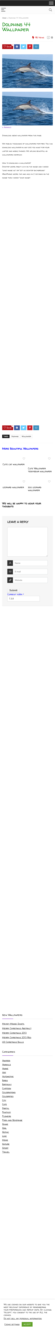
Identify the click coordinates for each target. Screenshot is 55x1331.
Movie (5, 1140)
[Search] (50, 10)
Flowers (6, 1116)
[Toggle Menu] (51, 3)
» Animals (6, 127)
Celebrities (7, 1096)
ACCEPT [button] (27, 1324)
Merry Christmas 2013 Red (16, 1037)
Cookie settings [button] (12, 1324)
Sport (5, 1148)
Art (4, 1072)
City (4, 1100)
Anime (5, 1068)
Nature (6, 1144)
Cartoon (6, 1088)
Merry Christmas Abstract (16, 1028)
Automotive (8, 1076)
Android (6, 1060)
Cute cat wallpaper (13, 464)
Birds (5, 1080)
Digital (5, 1108)
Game (5, 1124)
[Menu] (3, 10)
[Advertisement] (27, 305)
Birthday (7, 1084)
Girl (4, 1128)
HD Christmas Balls (13, 1042)
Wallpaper (26, 436)
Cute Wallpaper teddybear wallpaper (40, 470)
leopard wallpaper (13, 487)
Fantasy (6, 1112)
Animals (6, 1064)
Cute (4, 1104)
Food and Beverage (12, 1120)
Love (4, 1136)
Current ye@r (15, 594)
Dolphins (14, 436)
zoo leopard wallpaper (34, 489)
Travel (6, 1151)
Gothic (5, 1132)
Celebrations (9, 1092)
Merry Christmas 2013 (14, 1032)
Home (4, 18)
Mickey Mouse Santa (13, 1023)
